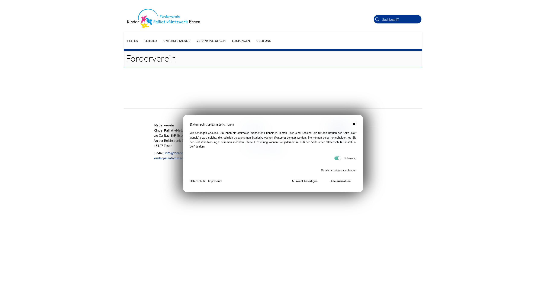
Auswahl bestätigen (305, 181)
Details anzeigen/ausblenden (338, 170)
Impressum (215, 181)
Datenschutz (197, 181)
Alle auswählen (341, 181)
